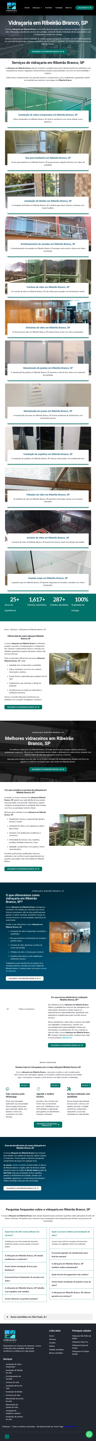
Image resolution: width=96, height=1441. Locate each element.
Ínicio (6, 630)
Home (27, 8)
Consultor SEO (69, 1427)
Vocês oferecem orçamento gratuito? (21, 1299)
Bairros (69, 8)
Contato (48, 8)
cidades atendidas (19, 1165)
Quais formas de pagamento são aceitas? (70, 1274)
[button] (84, 8)
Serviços (36, 8)
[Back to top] (7, 1436)
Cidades (58, 8)
